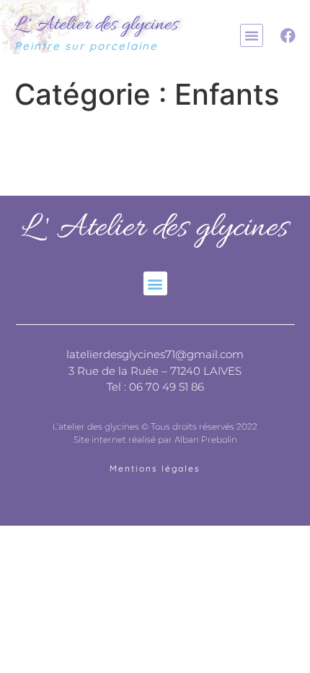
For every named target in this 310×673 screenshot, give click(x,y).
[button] (251, 35)
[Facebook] (288, 35)
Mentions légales (155, 469)
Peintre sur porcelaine (86, 46)
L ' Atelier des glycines (96, 25)
